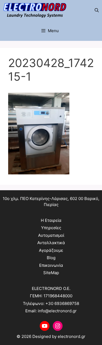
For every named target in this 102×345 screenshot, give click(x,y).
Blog (51, 257)
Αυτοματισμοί (51, 235)
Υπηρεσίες (51, 227)
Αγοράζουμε (51, 250)
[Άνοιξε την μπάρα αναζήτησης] (96, 10)
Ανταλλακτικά (51, 242)
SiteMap (51, 272)
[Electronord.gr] (35, 10)
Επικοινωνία (51, 265)
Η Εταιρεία (51, 220)
